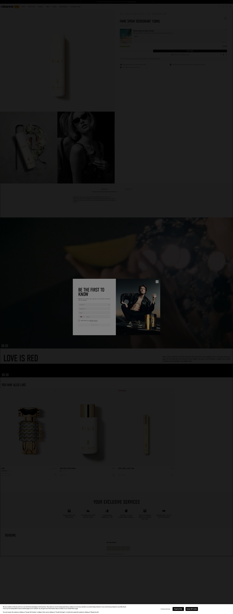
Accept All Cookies (191, 609)
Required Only (178, 609)
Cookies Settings (165, 609)
